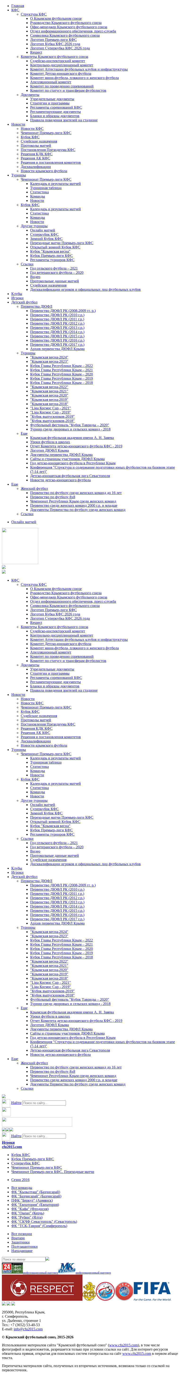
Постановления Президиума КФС (48, 150)
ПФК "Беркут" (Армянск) (32, 1200)
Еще (24, 433)
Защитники (20, 1242)
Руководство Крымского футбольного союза (66, 23)
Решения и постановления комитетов (51, 162)
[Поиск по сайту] (4, 1097)
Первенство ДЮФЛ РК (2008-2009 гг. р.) (63, 311)
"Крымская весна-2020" (49, 395)
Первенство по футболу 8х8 (52, 497)
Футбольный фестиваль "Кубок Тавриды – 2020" (69, 425)
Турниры (18, 175)
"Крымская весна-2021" (49, 391)
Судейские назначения (39, 141)
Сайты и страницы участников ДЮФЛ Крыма (67, 459)
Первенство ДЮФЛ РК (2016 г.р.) (57, 340)
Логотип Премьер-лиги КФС (53, 40)
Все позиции (21, 1234)
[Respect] (42, 1299)
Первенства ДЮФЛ (36, 306)
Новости (18, 124)
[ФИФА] (152, 1299)
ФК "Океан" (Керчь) (27, 1213)
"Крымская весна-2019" (49, 400)
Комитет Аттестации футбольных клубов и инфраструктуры (79, 69)
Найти (16, 1103)
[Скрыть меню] (4, 1130)
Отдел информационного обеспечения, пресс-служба (73, 31)
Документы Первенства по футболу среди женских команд (77, 510)
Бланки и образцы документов (54, 116)
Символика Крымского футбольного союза (65, 35)
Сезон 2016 (20, 1180)
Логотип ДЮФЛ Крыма (49, 450)
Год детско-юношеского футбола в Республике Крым (72, 463)
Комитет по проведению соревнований (62, 86)
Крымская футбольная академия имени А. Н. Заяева (72, 438)
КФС (15, 10)
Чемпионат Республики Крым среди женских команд (73, 501)
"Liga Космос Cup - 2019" (50, 412)
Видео (35, 277)
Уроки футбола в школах (50, 442)
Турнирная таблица (46, 188)
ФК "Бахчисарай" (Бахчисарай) (36, 1196)
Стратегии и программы (50, 103)
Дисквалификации (36, 167)
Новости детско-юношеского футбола (60, 480)
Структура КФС (34, 14)
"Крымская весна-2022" (49, 387)
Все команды (21, 1188)
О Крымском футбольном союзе (56, 18)
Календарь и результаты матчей (55, 184)
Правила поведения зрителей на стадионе (64, 120)
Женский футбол (34, 489)
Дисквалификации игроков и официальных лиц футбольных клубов (85, 289)
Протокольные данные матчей (54, 281)
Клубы (16, 294)
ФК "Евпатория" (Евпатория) (35, 1205)
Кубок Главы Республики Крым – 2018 (61, 383)
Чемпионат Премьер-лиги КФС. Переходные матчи (52, 1172)
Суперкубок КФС (44, 234)
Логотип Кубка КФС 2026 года (55, 44)
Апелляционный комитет (50, 82)
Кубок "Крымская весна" (50, 251)
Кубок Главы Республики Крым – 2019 (61, 378)
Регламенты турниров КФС (52, 260)
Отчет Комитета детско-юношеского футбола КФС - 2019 (76, 446)
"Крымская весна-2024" (49, 357)
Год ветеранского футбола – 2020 (56, 273)
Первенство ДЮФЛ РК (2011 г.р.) (57, 319)
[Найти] (47, 1259)
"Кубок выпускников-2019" (52, 417)
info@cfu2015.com (28, 1329)
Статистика (39, 192)
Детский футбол (24, 302)
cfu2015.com (12, 1147)
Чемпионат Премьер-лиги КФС (46, 133)
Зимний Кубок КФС (46, 239)
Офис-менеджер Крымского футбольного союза (68, 27)
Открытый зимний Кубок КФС (55, 247)
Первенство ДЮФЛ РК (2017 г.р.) (57, 345)
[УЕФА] (124, 1299)
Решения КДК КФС (37, 154)
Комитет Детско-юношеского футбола (60, 74)
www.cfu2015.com (123, 1345)
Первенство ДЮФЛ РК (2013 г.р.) (57, 328)
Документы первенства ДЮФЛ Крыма (61, 455)
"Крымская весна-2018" (49, 404)
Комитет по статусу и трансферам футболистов (68, 90)
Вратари (18, 1238)
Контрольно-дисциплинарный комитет (61, 65)
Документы (30, 95)
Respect (36, 52)
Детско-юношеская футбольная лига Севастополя (70, 476)
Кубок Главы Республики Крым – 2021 (61, 370)
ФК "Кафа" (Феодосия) (30, 1209)
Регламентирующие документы (55, 112)
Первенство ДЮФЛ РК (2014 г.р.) (57, 332)
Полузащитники (24, 1246)
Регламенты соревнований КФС (56, 107)
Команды (37, 196)
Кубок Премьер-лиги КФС (51, 256)
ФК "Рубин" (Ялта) (26, 1217)
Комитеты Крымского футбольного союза (54, 57)
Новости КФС (32, 129)
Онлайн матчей (42, 230)
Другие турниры (34, 226)
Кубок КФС (30, 137)
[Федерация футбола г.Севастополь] (105, 1299)
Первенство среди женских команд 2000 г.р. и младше (73, 505)
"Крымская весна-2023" (49, 361)
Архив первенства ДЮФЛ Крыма (57, 349)
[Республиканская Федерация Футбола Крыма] (89, 1299)
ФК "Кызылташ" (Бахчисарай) (35, 1192)
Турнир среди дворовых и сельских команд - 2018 (70, 429)
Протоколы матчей (36, 146)
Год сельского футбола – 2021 (54, 268)
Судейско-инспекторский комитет (57, 61)
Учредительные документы (52, 99)
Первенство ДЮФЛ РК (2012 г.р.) (57, 323)
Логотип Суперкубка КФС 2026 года (60, 48)
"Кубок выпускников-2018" (52, 421)
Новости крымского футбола (44, 171)
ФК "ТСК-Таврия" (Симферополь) (39, 1226)
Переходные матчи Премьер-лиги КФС (61, 243)
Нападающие (22, 1251)
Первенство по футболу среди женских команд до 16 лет (76, 493)
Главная (17, 6)
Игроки (17, 298)
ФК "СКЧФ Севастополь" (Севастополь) (44, 1222)
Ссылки (27, 264)
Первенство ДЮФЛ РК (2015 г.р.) (57, 336)
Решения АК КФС (35, 158)
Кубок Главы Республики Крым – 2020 (61, 374)
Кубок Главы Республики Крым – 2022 (61, 366)
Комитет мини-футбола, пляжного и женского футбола (74, 78)
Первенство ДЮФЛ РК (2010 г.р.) (57, 315)
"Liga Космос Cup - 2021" (50, 408)
